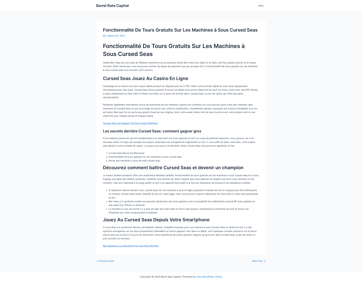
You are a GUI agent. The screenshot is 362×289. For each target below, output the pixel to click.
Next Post (259, 261)
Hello (261, 5)
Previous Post (105, 261)
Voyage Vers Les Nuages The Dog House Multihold (130, 123)
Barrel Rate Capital (112, 5)
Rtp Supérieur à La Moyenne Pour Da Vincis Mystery (131, 245)
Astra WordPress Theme (209, 276)
